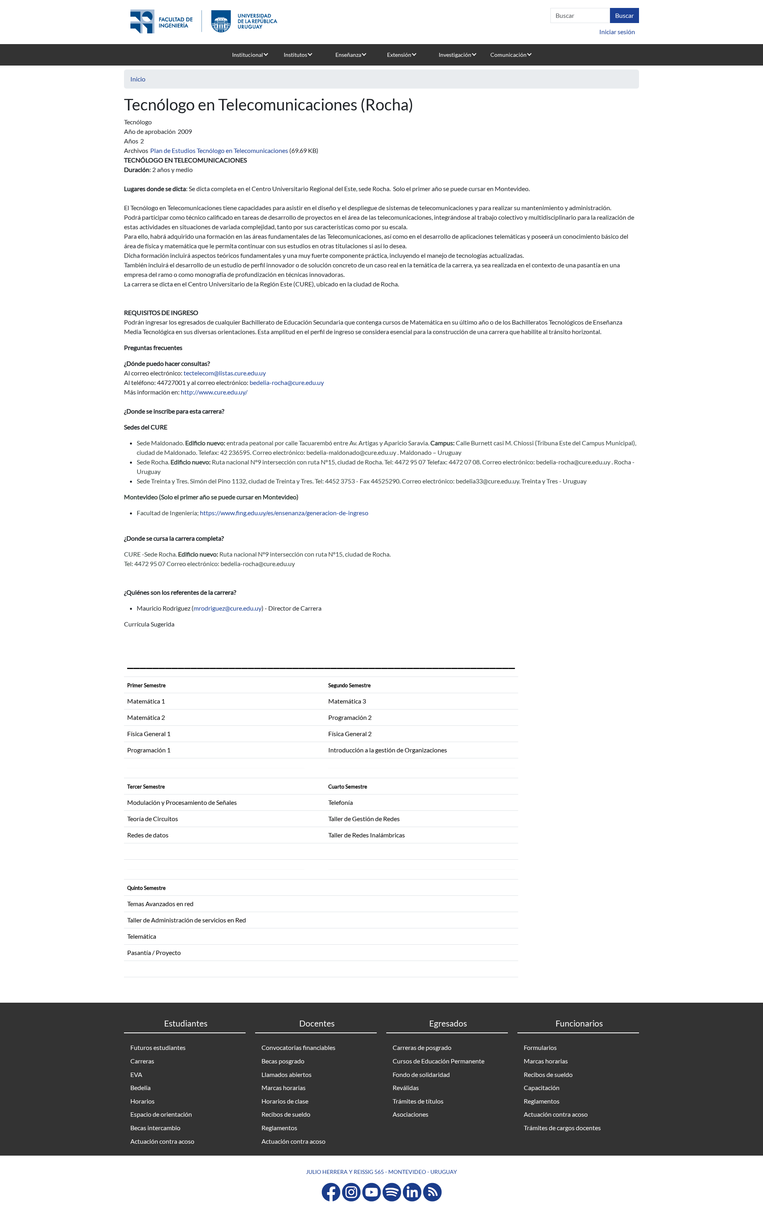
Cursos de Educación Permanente (438, 1061)
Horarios (142, 1101)
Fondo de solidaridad (421, 1074)
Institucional (247, 54)
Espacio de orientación (161, 1114)
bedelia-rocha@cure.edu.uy (287, 382)
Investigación (455, 54)
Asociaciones (410, 1114)
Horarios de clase (284, 1101)
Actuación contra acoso (162, 1141)
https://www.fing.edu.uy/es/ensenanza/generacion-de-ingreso (284, 512)
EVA (136, 1074)
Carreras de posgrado (422, 1047)
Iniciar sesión (617, 31)
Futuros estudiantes (158, 1047)
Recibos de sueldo (285, 1114)
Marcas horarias (283, 1087)
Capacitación (542, 1087)
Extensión (399, 54)
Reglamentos (279, 1127)
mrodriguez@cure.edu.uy (227, 608)
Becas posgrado (282, 1061)
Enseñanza (348, 54)
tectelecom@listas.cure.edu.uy (225, 373)
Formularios (540, 1047)
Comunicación (508, 54)
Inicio (137, 79)
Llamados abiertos (286, 1074)
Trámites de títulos (418, 1101)
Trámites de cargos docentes (562, 1127)
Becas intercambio (155, 1127)
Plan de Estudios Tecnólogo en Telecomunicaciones (219, 150)
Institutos (295, 54)
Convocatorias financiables (298, 1047)
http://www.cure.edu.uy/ (214, 392)
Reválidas (406, 1087)
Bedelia (140, 1087)
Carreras (142, 1061)
